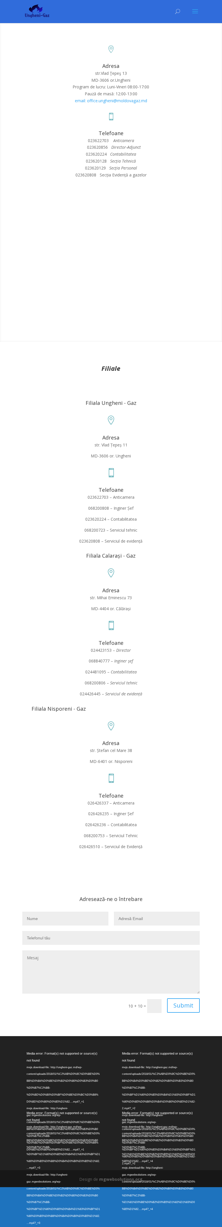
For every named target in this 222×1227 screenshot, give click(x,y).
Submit (183, 1005)
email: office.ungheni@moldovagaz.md (111, 100)
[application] (63, 1073)
